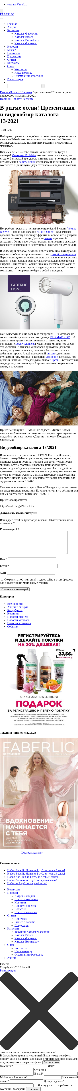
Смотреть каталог (32, 852)
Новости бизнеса (17, 616)
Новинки (26, 92)
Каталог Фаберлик (26, 33)
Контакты (13, 62)
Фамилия (6, 1065)
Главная (12, 23)
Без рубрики (14, 610)
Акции (11, 27)
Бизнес (11, 49)
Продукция (14, 56)
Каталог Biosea (24, 36)
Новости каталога (22, 98)
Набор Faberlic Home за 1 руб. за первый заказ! (36, 870)
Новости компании (19, 623)
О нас (10, 66)
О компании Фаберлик (29, 75)
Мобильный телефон (13, 1077)
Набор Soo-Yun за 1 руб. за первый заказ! (32, 876)
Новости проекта (25, 905)
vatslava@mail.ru (17, 4)
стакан (51, 353)
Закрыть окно (51, 1062)
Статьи (11, 59)
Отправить (33, 1089)
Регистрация (15, 79)
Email (4, 565)
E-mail (38, 1073)
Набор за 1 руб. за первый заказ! (27, 883)
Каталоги (13, 30)
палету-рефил (27, 161)
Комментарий (9, 529)
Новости (12, 46)
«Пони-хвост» (45, 231)
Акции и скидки (17, 607)
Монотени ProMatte (24, 155)
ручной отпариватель (63, 254)
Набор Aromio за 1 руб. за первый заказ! (32, 880)
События (12, 626)
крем (55, 359)
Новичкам (13, 53)
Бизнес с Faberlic (25, 922)
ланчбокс (52, 356)
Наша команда (23, 72)
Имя (3, 559)
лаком (48, 238)
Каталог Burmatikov (27, 40)
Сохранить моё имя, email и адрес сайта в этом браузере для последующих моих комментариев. (36, 581)
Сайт (3, 572)
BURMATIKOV (60, 337)
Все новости (15, 603)
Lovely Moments (25, 343)
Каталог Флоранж (26, 43)
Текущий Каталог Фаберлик (32, 931)
